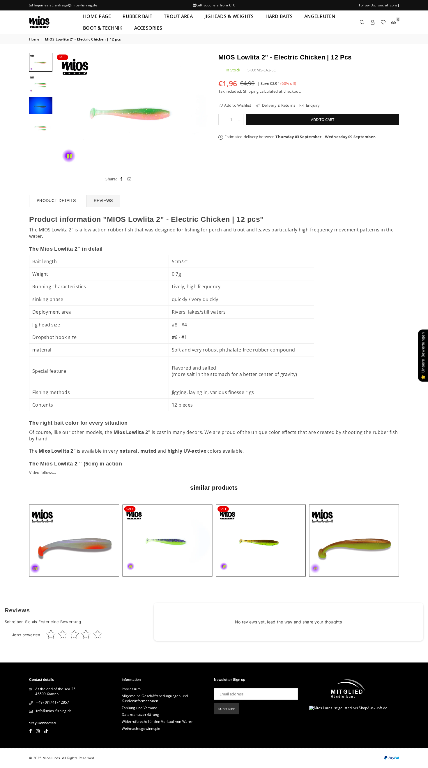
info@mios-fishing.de (54, 710)
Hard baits (279, 16)
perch (215, 229)
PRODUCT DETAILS (56, 200)
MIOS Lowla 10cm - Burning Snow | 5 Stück (74, 533)
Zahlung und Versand (140, 707)
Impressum (131, 688)
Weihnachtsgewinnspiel (141, 728)
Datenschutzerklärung (140, 714)
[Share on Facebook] (121, 179)
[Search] (362, 22)
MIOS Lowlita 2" (56, 229)
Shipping (251, 91)
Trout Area (178, 16)
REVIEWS (103, 200)
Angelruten (319, 16)
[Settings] (372, 22)
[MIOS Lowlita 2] (40, 84)
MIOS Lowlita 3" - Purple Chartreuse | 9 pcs (167, 533)
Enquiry (312, 105)
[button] (393, 22)
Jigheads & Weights (229, 16)
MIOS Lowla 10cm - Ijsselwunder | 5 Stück (353, 533)
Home (34, 39)
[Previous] (63, 111)
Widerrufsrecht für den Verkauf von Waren (157, 721)
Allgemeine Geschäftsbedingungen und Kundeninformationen (155, 698)
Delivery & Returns (278, 105)
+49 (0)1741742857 (52, 702)
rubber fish (120, 229)
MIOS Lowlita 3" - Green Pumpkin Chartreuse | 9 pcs (260, 533)
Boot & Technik (103, 28)
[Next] (202, 111)
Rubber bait (137, 16)
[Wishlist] (383, 22)
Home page (97, 16)
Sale (62, 57)
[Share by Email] (130, 179)
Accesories (148, 28)
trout (239, 229)
